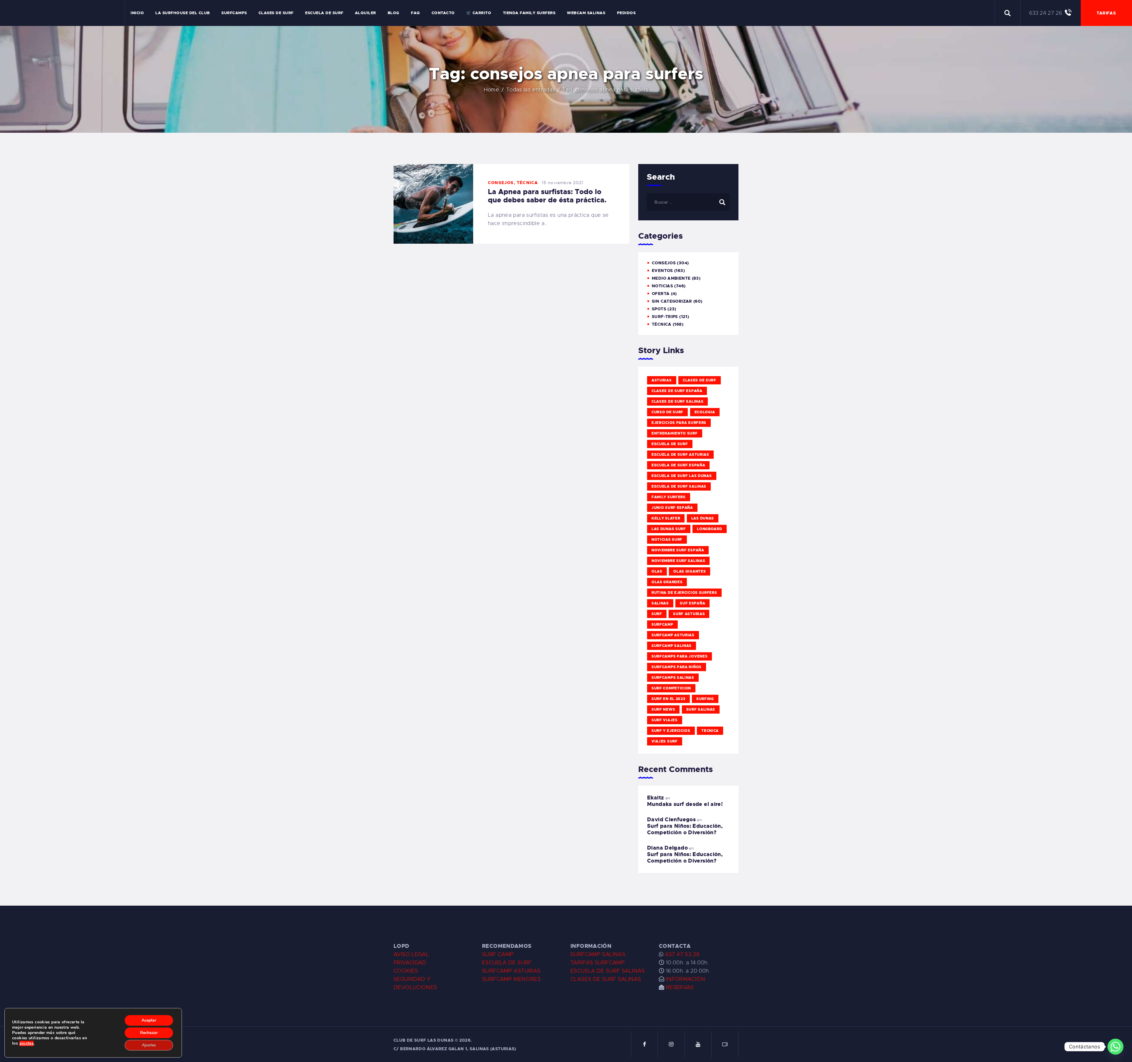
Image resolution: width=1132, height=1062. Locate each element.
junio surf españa (672, 507)
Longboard (709, 529)
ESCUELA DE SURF (507, 962)
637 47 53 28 (682, 954)
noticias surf (666, 539)
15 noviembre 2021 (562, 182)
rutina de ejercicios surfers (684, 592)
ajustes (26, 1043)
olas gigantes (689, 571)
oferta (660, 293)
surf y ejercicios (670, 730)
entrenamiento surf (674, 433)
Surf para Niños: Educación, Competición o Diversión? (685, 829)
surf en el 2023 (668, 698)
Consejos (501, 182)
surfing (705, 698)
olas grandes (666, 582)
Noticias (662, 286)
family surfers (668, 497)
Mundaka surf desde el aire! (685, 804)
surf (656, 614)
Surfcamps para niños (676, 667)
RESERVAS (680, 987)
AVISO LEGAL (411, 954)
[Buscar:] (688, 202)
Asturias (661, 380)
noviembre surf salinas (678, 560)
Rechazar (149, 1032)
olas (656, 571)
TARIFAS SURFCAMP (597, 962)
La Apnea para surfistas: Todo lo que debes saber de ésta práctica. (547, 196)
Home (491, 89)
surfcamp (662, 624)
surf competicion (671, 688)
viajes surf (664, 741)
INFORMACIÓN (685, 979)
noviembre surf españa (677, 550)
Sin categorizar (672, 301)
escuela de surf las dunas (681, 475)
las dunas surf (668, 529)
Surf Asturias (689, 614)
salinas (660, 603)
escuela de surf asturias (680, 454)
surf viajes (664, 720)
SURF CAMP (498, 954)
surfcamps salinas (672, 677)
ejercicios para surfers (678, 422)
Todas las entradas (530, 89)
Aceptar (149, 1020)
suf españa (692, 603)
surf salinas (700, 709)
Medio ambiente (671, 278)
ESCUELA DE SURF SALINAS (607, 971)
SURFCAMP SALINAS (597, 954)
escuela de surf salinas (678, 486)
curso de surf (667, 412)
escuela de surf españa (678, 465)
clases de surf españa (676, 391)
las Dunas (702, 518)
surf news (663, 709)
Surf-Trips (665, 316)
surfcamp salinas (671, 645)
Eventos (662, 270)
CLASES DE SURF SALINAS (605, 979)
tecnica (710, 730)
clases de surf (699, 380)
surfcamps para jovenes (679, 656)
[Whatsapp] (1115, 1047)
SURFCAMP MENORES (511, 979)
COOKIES (406, 971)
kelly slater (665, 518)
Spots (659, 309)
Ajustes (149, 1045)
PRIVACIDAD (410, 962)
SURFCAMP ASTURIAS (511, 971)
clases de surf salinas (677, 401)
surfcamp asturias (673, 635)
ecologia (705, 412)
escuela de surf (669, 444)
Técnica (527, 182)
